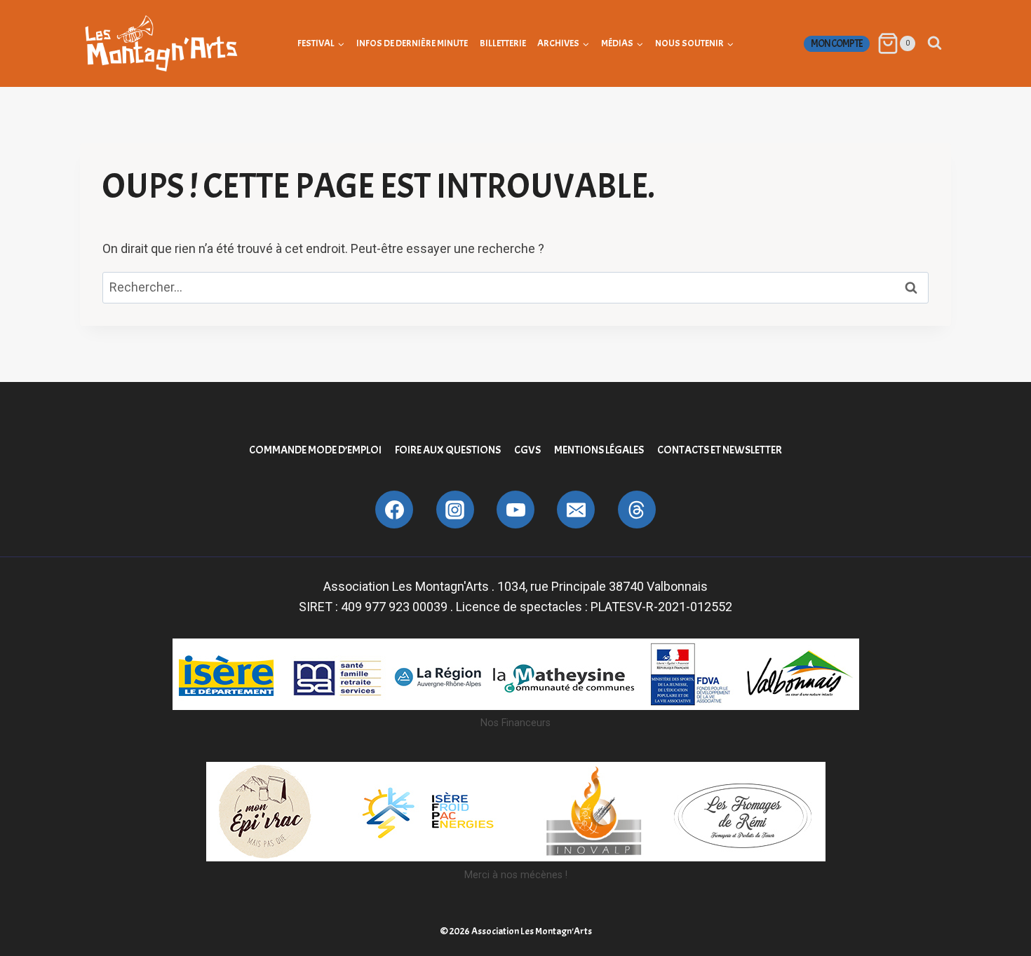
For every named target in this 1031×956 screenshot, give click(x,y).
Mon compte (837, 43)
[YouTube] (515, 509)
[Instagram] (455, 509)
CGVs (527, 450)
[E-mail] (576, 509)
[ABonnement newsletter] (637, 509)
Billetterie (503, 43)
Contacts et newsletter (719, 450)
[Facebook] (394, 509)
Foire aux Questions (448, 450)
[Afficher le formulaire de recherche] (934, 43)
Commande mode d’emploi (315, 450)
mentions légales (599, 450)
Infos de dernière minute (412, 43)
